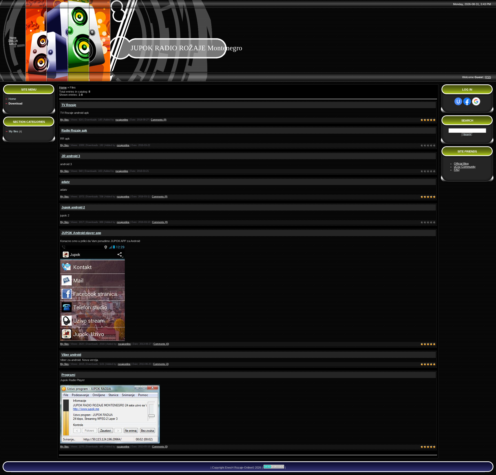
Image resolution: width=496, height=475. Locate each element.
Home (13, 37)
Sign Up (13, 40)
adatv (65, 182)
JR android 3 (70, 156)
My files (13, 131)
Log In (13, 43)
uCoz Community (465, 166)
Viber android (71, 355)
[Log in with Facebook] (467, 101)
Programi (68, 375)
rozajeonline (121, 119)
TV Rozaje (68, 105)
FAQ (457, 169)
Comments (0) (158, 119)
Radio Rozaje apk (74, 130)
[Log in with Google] (476, 101)
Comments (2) (161, 364)
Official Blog (461, 163)
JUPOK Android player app (81, 233)
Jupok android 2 (73, 207)
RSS (488, 77)
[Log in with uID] (458, 101)
